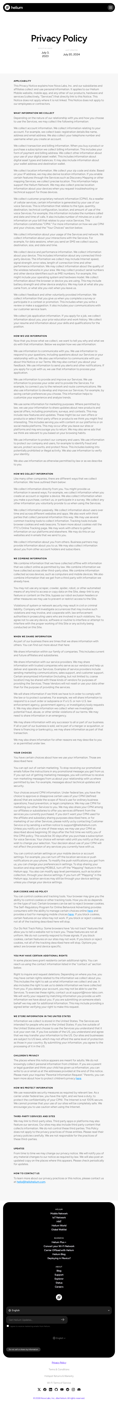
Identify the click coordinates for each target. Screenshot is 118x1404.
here (90, 910)
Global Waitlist (59, 1229)
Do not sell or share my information (23, 1349)
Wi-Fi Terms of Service (59, 1382)
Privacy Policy (59, 1362)
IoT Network (59, 1217)
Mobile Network (59, 1213)
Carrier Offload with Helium (59, 1250)
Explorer (59, 1278)
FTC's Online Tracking (27, 528)
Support (59, 1274)
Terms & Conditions (59, 1369)
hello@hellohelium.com (31, 1182)
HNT (59, 1221)
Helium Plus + (59, 1242)
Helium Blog (58, 1254)
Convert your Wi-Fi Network (59, 1246)
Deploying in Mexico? (59, 1258)
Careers (59, 1286)
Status (59, 1282)
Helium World (59, 1225)
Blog (59, 1270)
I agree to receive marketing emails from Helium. (29, 1326)
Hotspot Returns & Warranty (59, 1376)
